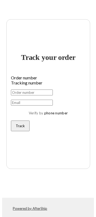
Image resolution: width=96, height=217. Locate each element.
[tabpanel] (48, 110)
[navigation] (48, 8)
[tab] (48, 77)
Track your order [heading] (48, 57)
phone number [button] (56, 113)
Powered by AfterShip (30, 208)
